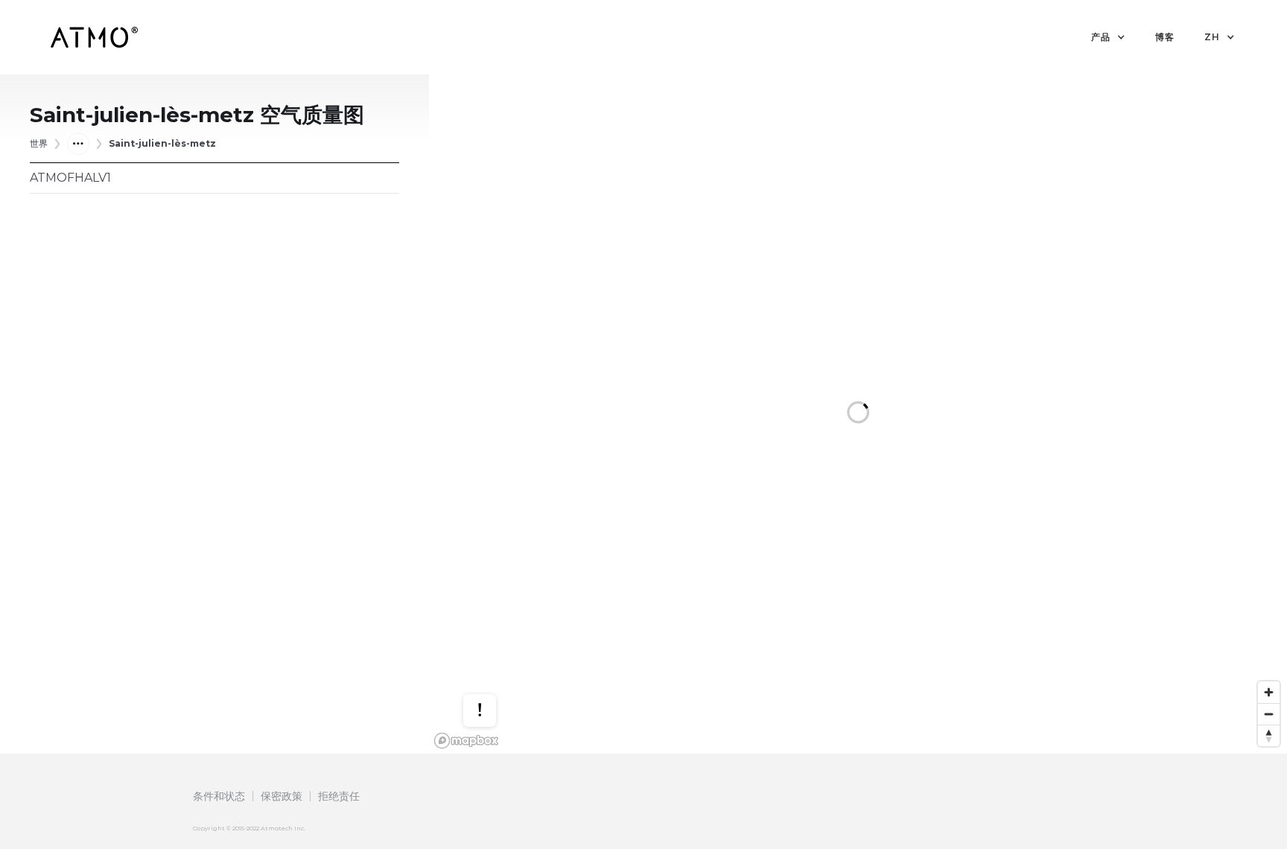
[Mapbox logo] (466, 740)
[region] (858, 414)
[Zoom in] (1269, 692)
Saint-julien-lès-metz (162, 143)
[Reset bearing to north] (1269, 735)
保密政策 (281, 796)
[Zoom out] (1269, 714)
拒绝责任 (339, 796)
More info (494, 661)
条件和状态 (219, 796)
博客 (1165, 36)
